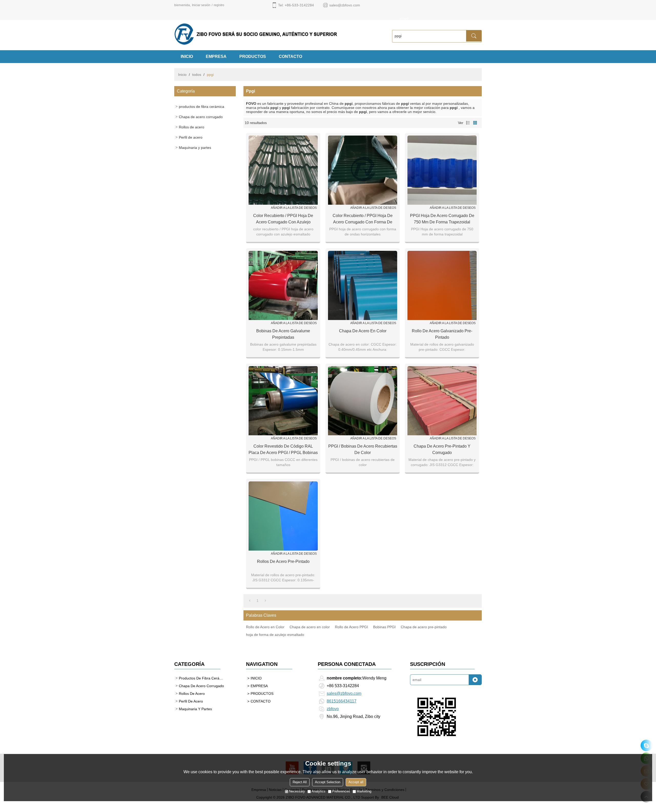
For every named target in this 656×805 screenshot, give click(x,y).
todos (196, 75)
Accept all (355, 782)
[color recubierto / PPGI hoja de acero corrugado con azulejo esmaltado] (283, 170)
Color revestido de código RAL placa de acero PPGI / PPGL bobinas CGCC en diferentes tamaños (283, 450)
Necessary (297, 791)
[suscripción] (475, 680)
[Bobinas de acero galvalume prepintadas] (283, 285)
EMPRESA (216, 56)
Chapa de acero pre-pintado (424, 627)
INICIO (187, 56)
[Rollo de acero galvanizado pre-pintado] (442, 285)
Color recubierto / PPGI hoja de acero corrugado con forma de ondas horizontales (363, 219)
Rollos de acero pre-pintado (283, 561)
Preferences (341, 791)
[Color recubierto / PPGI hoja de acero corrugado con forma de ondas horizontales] (362, 170)
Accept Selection (327, 782)
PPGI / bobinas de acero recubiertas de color (362, 449)
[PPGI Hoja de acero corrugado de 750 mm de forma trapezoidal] (442, 170)
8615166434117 (341, 701)
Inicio (182, 75)
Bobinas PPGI (384, 627)
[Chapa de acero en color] (362, 285)
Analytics (318, 791)
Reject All (300, 782)
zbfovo (333, 709)
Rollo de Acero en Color (265, 627)
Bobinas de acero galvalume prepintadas (283, 334)
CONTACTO (290, 56)
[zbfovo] (646, 745)
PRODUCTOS (252, 56)
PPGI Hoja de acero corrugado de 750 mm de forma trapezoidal (442, 218)
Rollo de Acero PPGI (351, 627)
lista (467, 122)
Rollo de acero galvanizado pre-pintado (442, 334)
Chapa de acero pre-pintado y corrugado (442, 449)
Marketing (364, 791)
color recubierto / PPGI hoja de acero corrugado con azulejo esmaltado (283, 219)
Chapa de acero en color (362, 331)
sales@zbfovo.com (344, 693)
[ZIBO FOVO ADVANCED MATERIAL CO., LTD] (276, 34)
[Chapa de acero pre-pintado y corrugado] (442, 400)
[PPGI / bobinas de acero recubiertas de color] (362, 400)
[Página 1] (250, 600)
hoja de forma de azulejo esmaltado (275, 635)
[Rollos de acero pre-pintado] (283, 516)
